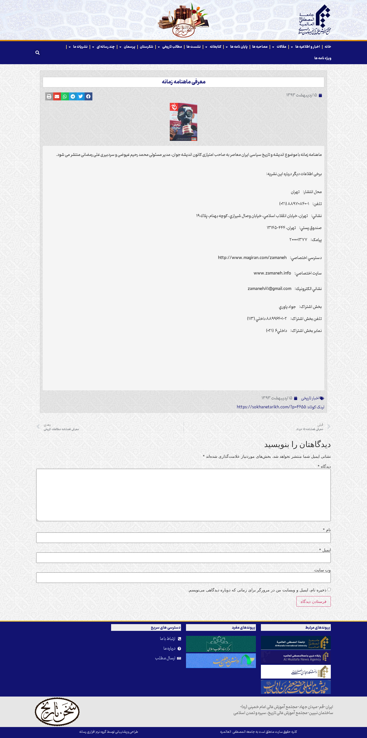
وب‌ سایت (322, 570)
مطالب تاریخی (172, 46)
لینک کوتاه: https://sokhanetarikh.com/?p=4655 (280, 407)
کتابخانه (215, 46)
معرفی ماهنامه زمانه (183, 82)
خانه (328, 46)
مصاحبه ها (260, 46)
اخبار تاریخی (310, 398)
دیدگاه (324, 466)
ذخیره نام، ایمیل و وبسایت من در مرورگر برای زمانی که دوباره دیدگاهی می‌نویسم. (257, 590)
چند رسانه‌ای (106, 46)
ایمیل (325, 550)
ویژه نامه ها (322, 58)
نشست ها (193, 46)
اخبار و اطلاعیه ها (307, 46)
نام (327, 530)
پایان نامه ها (239, 46)
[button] (37, 52)
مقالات (281, 46)
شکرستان (146, 46)
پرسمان (129, 46)
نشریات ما (80, 46)
